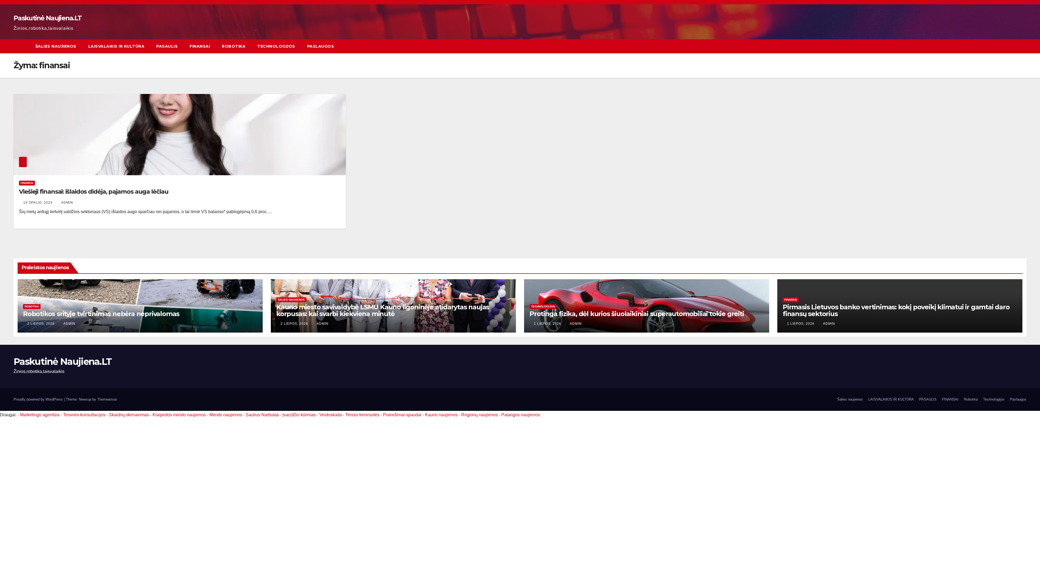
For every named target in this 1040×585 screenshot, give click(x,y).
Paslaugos (320, 46)
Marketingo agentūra (40, 414)
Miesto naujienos (225, 414)
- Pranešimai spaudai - (403, 414)
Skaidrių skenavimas (129, 414)
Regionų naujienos (479, 414)
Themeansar (106, 399)
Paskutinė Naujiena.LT (48, 18)
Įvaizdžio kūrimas (299, 414)
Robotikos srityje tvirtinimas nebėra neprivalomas (101, 314)
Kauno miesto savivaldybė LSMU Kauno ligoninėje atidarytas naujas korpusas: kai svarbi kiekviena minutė (382, 310)
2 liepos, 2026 (41, 324)
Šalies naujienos (55, 46)
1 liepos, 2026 (548, 324)
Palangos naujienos (520, 414)
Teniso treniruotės (362, 414)
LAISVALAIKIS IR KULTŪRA (116, 46)
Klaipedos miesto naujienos (179, 414)
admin (67, 202)
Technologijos (276, 46)
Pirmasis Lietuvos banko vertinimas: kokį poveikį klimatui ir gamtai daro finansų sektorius (896, 310)
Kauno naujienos (441, 414)
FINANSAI (200, 46)
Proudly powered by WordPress (39, 399)
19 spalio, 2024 (38, 202)
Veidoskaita (330, 414)
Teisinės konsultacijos (84, 414)
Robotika (233, 46)
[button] (1022, 46)
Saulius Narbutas (262, 414)
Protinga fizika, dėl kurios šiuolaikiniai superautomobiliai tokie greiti (636, 314)
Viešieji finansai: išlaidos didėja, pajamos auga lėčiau (93, 191)
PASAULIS (167, 46)
